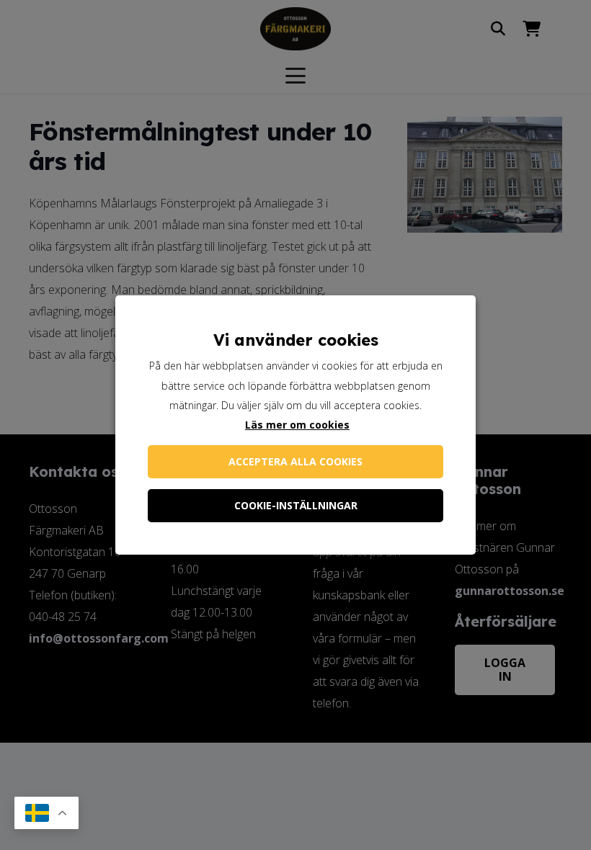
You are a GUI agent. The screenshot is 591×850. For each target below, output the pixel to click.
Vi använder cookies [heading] (295, 340)
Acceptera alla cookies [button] (295, 461)
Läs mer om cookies (297, 424)
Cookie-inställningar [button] (295, 505)
